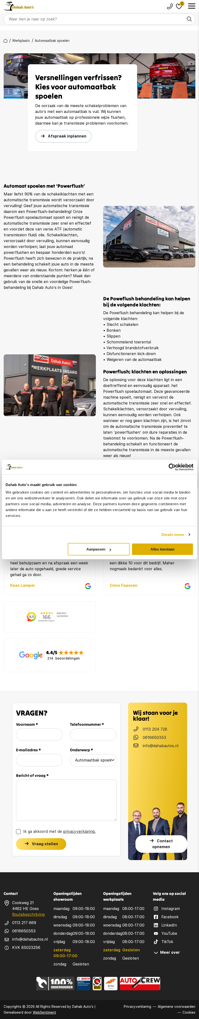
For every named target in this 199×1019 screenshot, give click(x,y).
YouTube (169, 933)
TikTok (167, 941)
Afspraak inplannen (67, 136)
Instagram (170, 908)
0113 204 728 (155, 729)
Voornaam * (27, 724)
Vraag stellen (45, 844)
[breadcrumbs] (5, 41)
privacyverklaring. (79, 831)
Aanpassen (95, 549)
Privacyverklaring (137, 1007)
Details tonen (172, 534)
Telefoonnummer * (87, 724)
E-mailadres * (28, 749)
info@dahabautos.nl (160, 746)
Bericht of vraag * (32, 775)
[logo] (19, 6)
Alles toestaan (162, 549)
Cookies (188, 1012)
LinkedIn (169, 925)
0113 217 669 (24, 922)
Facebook (170, 917)
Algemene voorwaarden (176, 1007)
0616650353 (154, 737)
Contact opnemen (162, 844)
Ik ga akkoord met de (59, 831)
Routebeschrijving (28, 914)
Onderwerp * (81, 749)
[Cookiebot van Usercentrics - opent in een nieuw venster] (172, 467)
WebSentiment (44, 1012)
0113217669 (170, 6)
